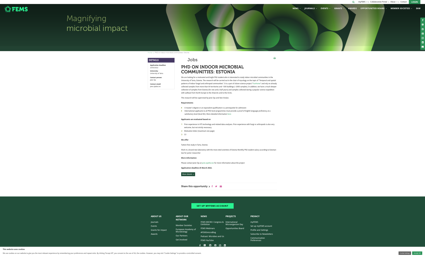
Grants (338, 8)
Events (324, 8)
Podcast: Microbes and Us (212, 236)
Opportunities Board (235, 228)
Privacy (255, 216)
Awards (352, 8)
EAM (418, 8)
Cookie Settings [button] (405, 253)
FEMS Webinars (208, 228)
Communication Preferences (257, 239)
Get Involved (181, 239)
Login (414, 2)
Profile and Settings (259, 230)
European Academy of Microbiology (186, 230)
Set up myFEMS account (212, 206)
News (295, 8)
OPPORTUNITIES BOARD (372, 8)
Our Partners (181, 235)
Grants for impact (159, 230)
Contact (403, 2)
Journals (309, 8)
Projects (231, 216)
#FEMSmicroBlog (208, 232)
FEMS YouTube (207, 240)
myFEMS (361, 2)
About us (156, 216)
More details (187, 174)
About (392, 2)
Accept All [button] (417, 253)
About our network (182, 218)
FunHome (256, 83)
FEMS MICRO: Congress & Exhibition (212, 223)
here (229, 114)
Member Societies (400, 8)
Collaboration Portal (378, 2)
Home (150, 53)
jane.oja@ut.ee (208, 163)
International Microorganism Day (234, 223)
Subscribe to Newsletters (261, 234)
